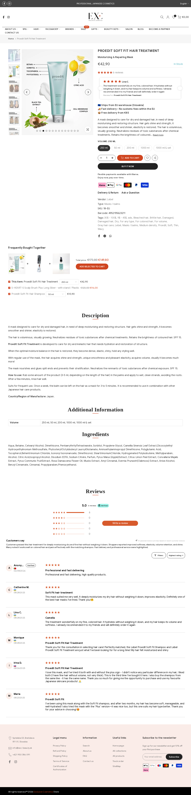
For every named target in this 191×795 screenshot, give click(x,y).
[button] (105, 72)
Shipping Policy (60, 756)
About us (87, 751)
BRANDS (69, 29)
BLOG (141, 29)
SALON (129, 29)
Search (86, 745)
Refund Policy (59, 751)
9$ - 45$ (122, 217)
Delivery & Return (108, 192)
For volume (160, 221)
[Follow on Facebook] (4, 3)
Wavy (101, 229)
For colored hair (144, 221)
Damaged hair (105, 221)
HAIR (36, 29)
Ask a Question (130, 192)
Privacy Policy (59, 745)
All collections (119, 751)
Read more (158, 135)
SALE (84, 28)
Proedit (162, 225)
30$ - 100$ (110, 217)
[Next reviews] (180, 88)
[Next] (88, 92)
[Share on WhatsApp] (110, 236)
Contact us (88, 761)
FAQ (85, 756)
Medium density (148, 225)
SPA (25, 29)
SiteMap (117, 766)
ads (130, 217)
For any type (127, 221)
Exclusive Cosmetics (43, 791)
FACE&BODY (52, 29)
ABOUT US (10, 29)
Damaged (167, 217)
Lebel (110, 199)
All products (118, 756)
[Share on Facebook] (99, 236)
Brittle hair (155, 217)
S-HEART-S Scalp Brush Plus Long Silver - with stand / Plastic (45, 287)
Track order (118, 761)
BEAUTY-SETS (111, 29)
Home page (118, 745)
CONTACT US (12, 32)
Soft (170, 225)
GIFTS (94, 29)
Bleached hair (141, 217)
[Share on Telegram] (104, 236)
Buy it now (128, 166)
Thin (176, 225)
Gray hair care (106, 225)
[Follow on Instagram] (9, 3)
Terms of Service (61, 761)
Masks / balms (112, 204)
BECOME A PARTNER (159, 29)
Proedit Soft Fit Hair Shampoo (28, 293)
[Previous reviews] (100, 88)
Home (11, 38)
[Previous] (27, 92)
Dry (117, 221)
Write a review (120, 523)
